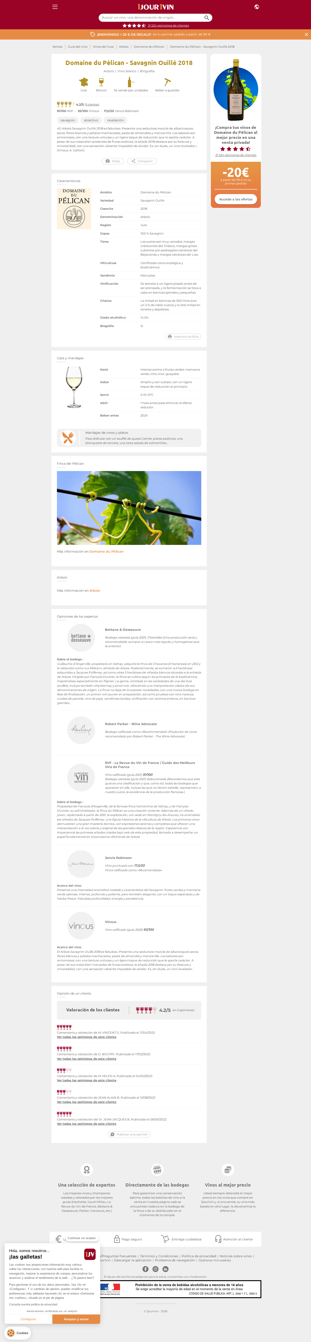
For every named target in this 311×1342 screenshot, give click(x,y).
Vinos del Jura (103, 46)
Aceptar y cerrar (76, 1319)
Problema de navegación (175, 1260)
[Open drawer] (55, 7)
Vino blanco (126, 71)
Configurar (28, 1319)
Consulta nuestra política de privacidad (33, 1304)
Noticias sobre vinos (236, 1256)
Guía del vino (77, 46)
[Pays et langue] (256, 7)
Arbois (123, 46)
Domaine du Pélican (149, 46)
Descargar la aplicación (132, 1260)
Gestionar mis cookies (215, 1260)
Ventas (57, 46)
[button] (17, 1333)
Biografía (147, 71)
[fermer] (306, 34)
